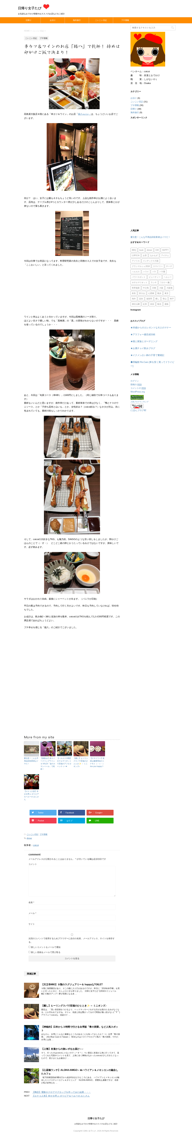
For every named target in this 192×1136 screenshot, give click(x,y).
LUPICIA (136, 255)
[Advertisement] (72, 291)
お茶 (145, 255)
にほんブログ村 (138, 410)
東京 (166, 293)
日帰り (29, 20)
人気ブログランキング (139, 402)
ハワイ (146, 272)
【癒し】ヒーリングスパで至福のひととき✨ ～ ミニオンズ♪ (81, 762)
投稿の (136, 384)
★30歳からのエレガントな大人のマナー (150, 327)
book (141, 250)
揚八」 (84, 114)
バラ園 (162, 272)
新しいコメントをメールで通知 (45, 947)
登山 (164, 299)
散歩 (159, 293)
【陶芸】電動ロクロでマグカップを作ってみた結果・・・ (61, 1092)
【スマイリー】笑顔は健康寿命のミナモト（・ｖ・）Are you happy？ (97, 762)
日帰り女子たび (30, 8)
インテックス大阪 (151, 261)
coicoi (36, 845)
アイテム (165, 255)
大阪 (161, 288)
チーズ (169, 266)
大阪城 (169, 288)
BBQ (134, 250)
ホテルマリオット (139, 282)
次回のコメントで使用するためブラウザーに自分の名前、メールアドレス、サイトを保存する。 (71, 940)
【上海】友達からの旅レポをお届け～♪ (62, 1049)
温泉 (141, 299)
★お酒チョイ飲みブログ (142, 348)
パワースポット (139, 277)
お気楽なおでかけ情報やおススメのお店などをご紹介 (96, 1124)
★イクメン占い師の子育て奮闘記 (147, 355)
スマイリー (158, 266)
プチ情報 (125, 20)
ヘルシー (168, 277)
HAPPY (165, 250)
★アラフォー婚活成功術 (142, 334)
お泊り (53, 20)
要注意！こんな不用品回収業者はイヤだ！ (31, 761)
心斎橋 (151, 293)
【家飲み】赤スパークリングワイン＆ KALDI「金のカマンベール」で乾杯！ (47, 763)
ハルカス (136, 272)
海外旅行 (77, 20)
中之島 (146, 288)
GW (157, 250)
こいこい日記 (101, 20)
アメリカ (136, 261)
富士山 (142, 293)
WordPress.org (137, 391)
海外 (134, 299)
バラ (154, 272)
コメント (32, 864)
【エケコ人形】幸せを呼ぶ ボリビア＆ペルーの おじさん (31, 795)
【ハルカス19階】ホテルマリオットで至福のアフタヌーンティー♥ (64, 762)
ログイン (134, 381)
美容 (152, 304)
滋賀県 (149, 299)
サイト (31, 924)
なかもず (154, 255)
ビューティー (154, 277)
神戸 (172, 299)
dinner (29, 838)
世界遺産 (136, 288)
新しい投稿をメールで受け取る (45, 952)
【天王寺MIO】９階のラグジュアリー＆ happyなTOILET (72, 984)
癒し (157, 299)
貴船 (166, 304)
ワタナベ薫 (165, 282)
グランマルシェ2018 (141, 266)
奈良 (134, 293)
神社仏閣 (136, 304)
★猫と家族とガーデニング (144, 341)
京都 (154, 288)
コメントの (138, 388)
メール (32, 913)
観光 (159, 304)
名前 (31, 902)
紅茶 (145, 304)
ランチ (154, 282)
